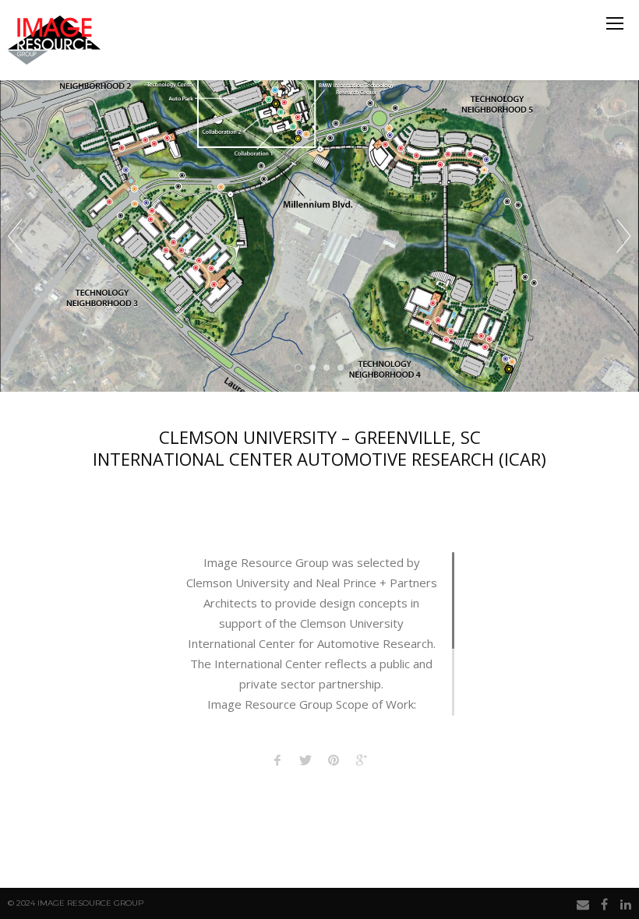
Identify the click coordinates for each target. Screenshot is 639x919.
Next (623, 236)
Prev (15, 236)
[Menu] (614, 23)
